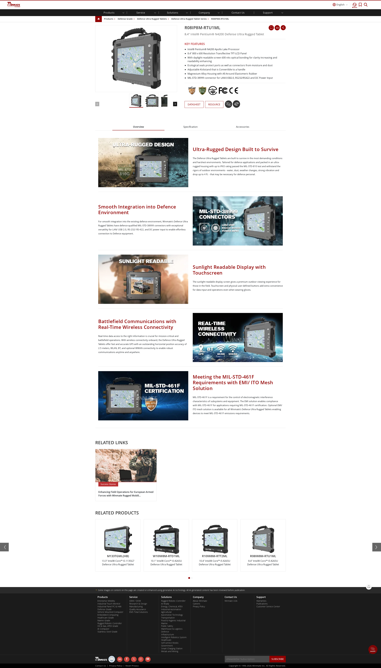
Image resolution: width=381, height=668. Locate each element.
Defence (165, 631)
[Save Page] (271, 27)
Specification (190, 126)
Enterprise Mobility (106, 601)
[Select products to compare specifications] (236, 105)
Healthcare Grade (105, 617)
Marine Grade (103, 620)
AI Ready (165, 603)
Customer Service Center (268, 606)
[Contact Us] (277, 27)
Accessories (242, 126)
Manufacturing (136, 606)
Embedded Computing (107, 615)
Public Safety (167, 626)
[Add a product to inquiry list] (229, 105)
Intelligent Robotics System (173, 637)
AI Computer (103, 629)
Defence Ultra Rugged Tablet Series (189, 18)
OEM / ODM (135, 601)
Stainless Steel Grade (107, 631)
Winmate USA (231, 601)
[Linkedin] (120, 659)
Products (108, 18)
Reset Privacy (132, 666)
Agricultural (166, 612)
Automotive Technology (172, 615)
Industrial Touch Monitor (108, 603)
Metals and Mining (169, 651)
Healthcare (166, 640)
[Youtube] (148, 659)
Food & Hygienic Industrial (173, 620)
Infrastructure (167, 634)
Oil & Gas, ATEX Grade (107, 626)
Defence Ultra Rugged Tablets (152, 18)
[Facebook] (127, 659)
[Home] (98, 19)
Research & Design (138, 603)
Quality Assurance (137, 609)
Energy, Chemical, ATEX (172, 606)
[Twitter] (134, 659)
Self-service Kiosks (169, 643)
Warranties (261, 601)
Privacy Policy (199, 606)
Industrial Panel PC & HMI (109, 606)
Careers (196, 603)
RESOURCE (214, 104)
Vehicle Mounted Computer (110, 612)
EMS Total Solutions (138, 612)
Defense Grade (125, 18)
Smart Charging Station (171, 648)
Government (167, 645)
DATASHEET (194, 104)
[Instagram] (141, 659)
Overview (138, 126)
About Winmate (200, 601)
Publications (262, 603)
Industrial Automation (171, 609)
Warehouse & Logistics (171, 629)
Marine (164, 623)
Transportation (168, 617)
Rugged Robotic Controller (109, 623)
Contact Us (238, 12)
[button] (373, 650)
